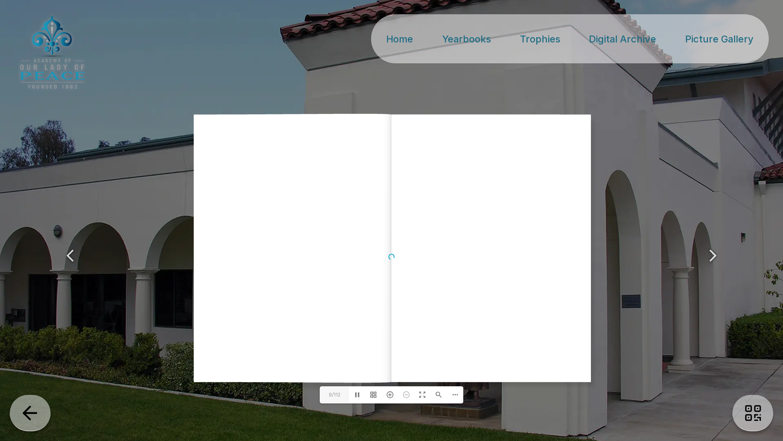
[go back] (30, 413)
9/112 (335, 395)
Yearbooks (466, 39)
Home (399, 39)
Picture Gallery (719, 39)
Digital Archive (622, 39)
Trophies (540, 39)
